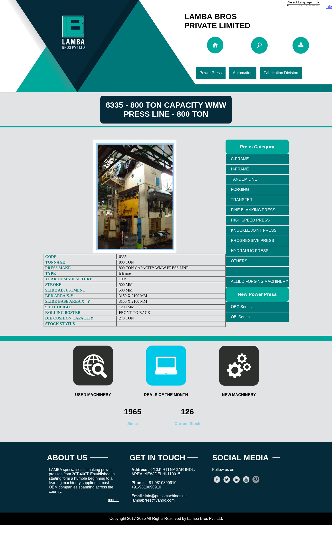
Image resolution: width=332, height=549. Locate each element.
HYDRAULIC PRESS (250, 251)
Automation (243, 73)
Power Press (211, 73)
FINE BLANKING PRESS (253, 210)
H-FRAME (240, 169)
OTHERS (239, 261)
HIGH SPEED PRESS (250, 220)
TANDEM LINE (244, 179)
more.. (113, 500)
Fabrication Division (281, 73)
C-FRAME (240, 159)
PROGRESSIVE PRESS (252, 241)
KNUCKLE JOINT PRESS (254, 230)
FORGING (240, 189)
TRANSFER (242, 200)
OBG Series (241, 307)
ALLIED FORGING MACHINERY (259, 281)
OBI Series (240, 317)
